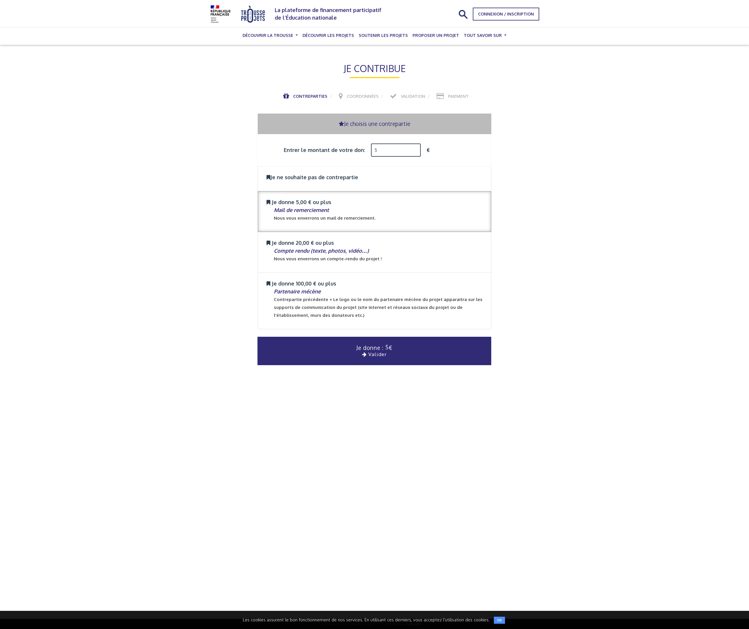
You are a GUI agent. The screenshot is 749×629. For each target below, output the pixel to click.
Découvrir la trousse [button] (268, 35)
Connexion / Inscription (506, 13)
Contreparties (310, 96)
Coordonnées (363, 96)
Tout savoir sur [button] (483, 35)
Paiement (458, 96)
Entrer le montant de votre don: (324, 150)
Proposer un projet (436, 35)
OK (499, 620)
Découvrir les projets (328, 35)
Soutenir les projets (383, 35)
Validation (413, 96)
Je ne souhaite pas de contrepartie (314, 177)
